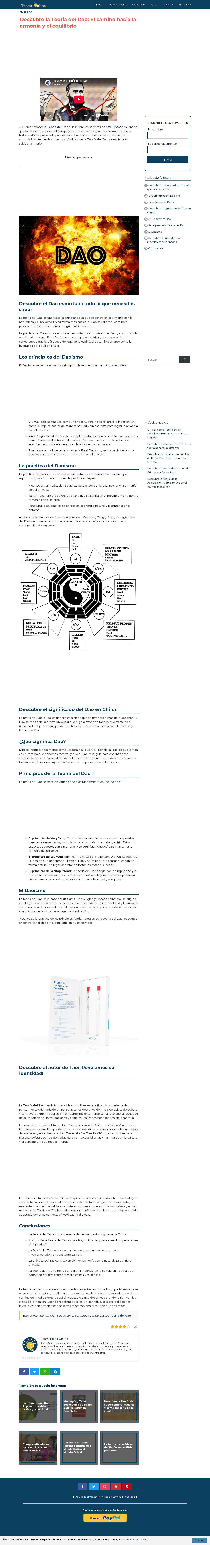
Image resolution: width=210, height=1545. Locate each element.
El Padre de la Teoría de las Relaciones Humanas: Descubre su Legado (168, 433)
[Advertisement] (79, 53)
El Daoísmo (154, 231)
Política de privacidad (86, 1496)
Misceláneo (185, 4)
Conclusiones (155, 248)
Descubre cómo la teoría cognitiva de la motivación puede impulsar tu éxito (168, 458)
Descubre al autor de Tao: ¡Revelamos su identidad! (163, 240)
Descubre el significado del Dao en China (169, 210)
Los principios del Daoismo (164, 195)
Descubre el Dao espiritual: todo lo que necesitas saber (169, 187)
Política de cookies (136, 1539)
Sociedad (137, 4)
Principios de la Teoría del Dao (166, 225)
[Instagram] (105, 1486)
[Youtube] (116, 1486)
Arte (152, 4)
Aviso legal (129, 1496)
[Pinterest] (127, 1486)
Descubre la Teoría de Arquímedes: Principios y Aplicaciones (169, 470)
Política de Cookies (111, 1496)
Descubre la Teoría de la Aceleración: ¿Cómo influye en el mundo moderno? (167, 482)
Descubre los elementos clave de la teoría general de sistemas (169, 446)
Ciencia (167, 4)
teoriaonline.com (31, 1357)
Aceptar (199, 1540)
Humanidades (116, 4)
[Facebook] (82, 1486)
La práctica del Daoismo (162, 202)
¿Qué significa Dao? (159, 219)
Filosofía (26, 12)
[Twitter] (94, 1486)
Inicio (98, 4)
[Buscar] (184, 359)
